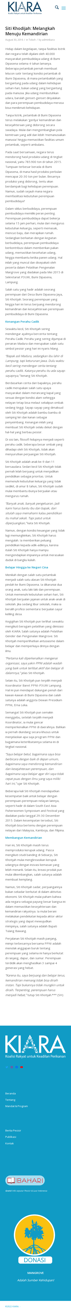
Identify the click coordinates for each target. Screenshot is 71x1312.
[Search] (55, 8)
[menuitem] (55, 8)
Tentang (10, 1100)
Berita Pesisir (13, 1130)
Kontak (9, 1143)
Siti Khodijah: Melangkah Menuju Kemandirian (30, 31)
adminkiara (48, 39)
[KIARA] (29, 8)
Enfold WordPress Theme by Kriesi (39, 1306)
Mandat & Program (16, 1106)
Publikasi (10, 1137)
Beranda (10, 1093)
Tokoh (32, 39)
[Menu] (64, 8)
